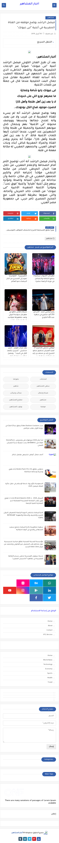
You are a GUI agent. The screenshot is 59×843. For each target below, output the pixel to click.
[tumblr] (20, 839)
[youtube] (9, 590)
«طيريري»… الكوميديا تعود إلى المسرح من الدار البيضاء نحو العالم (16, 278)
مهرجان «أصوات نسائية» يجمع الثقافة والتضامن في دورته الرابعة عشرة (43, 278)
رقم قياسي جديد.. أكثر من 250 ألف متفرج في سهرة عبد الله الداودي (43, 314)
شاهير (15, 386)
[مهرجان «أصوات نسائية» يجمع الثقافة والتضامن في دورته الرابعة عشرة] (43, 264)
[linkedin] (49, 590)
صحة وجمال (43, 393)
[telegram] (30, 839)
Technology (47, 664)
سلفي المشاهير (43, 386)
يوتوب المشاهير (16, 407)
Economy (48, 669)
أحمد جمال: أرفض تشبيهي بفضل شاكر (27, 455)
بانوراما (16, 379)
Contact (49, 630)
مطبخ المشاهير (15, 400)
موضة (43, 407)
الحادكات (43, 379)
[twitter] (49, 597)
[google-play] (36, 590)
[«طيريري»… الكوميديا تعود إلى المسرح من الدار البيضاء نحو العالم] (16, 264)
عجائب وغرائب (16, 393)
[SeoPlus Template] (46, 833)
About (50, 626)
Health (49, 678)
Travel (50, 682)
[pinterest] (34, 839)
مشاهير (51, 18)
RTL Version (47, 635)
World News (47, 660)
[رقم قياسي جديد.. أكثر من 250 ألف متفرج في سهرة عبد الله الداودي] (43, 300)
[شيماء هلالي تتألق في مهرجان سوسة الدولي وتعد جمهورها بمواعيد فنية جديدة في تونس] (16, 300)
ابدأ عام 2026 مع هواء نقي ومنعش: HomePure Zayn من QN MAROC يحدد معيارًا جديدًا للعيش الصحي (24, 442)
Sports (49, 673)
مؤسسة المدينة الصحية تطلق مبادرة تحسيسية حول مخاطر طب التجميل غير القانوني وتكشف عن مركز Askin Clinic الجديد (23, 544)
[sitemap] (39, 839)
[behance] (36, 583)
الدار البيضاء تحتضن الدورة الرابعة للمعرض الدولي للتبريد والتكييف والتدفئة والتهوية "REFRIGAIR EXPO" (23, 515)
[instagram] (23, 590)
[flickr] (23, 583)
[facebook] (36, 597)
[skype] (9, 583)
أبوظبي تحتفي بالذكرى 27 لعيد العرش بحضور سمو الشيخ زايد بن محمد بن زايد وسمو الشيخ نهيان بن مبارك (43, 353)
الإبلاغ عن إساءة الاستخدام (43, 611)
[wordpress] (25, 839)
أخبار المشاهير (29, 4)
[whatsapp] (49, 583)
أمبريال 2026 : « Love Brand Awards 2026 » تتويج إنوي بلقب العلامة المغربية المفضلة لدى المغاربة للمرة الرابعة (24, 500)
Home (50, 621)
